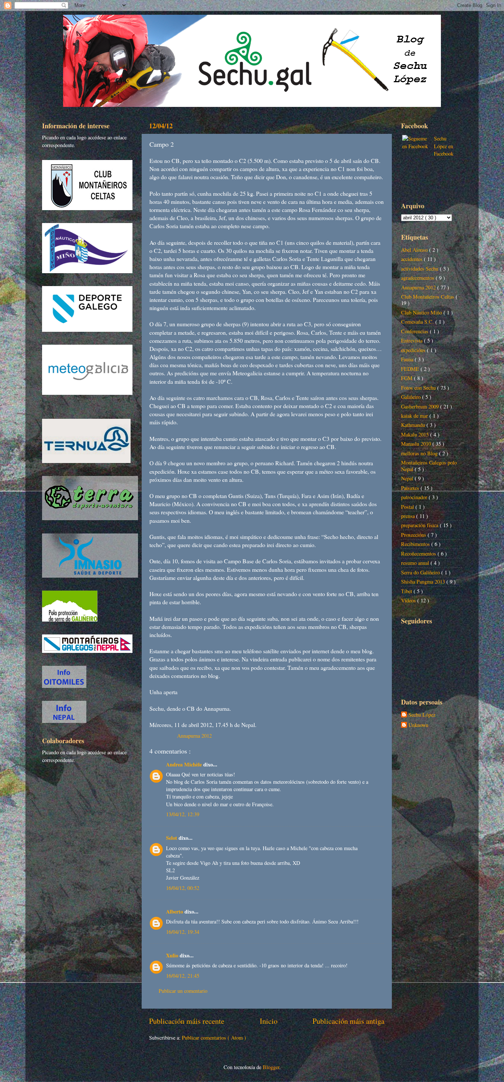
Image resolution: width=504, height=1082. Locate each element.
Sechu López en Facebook (443, 146)
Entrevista (412, 340)
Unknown (418, 725)
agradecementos (418, 277)
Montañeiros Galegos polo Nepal (429, 465)
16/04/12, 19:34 (182, 931)
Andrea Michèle (184, 764)
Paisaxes (411, 487)
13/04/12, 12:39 (182, 814)
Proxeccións (414, 534)
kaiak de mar (415, 415)
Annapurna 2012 (194, 735)
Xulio (173, 955)
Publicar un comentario (183, 990)
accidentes (412, 258)
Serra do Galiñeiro (421, 572)
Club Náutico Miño (422, 312)
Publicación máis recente (186, 1021)
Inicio (268, 1021)
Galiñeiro (411, 396)
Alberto (175, 911)
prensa (408, 515)
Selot (172, 838)
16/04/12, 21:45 (182, 975)
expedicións (414, 350)
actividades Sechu (420, 268)
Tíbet (407, 591)
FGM (407, 378)
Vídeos (409, 600)
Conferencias (415, 331)
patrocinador (415, 497)
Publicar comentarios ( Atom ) (214, 1037)
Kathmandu (414, 424)
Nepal (408, 478)
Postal (408, 506)
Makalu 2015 (415, 434)
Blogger (271, 1067)
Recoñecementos (419, 553)
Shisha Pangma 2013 (423, 581)
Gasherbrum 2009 (420, 406)
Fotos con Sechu (419, 387)
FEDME (411, 368)
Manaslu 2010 (416, 443)
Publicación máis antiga (348, 1021)
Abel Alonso (415, 249)
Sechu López (421, 715)
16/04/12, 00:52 (182, 887)
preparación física (420, 525)
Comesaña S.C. (418, 321)
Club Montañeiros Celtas (428, 296)
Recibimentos (416, 543)
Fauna (408, 359)
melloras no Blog (420, 453)
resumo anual (416, 562)
